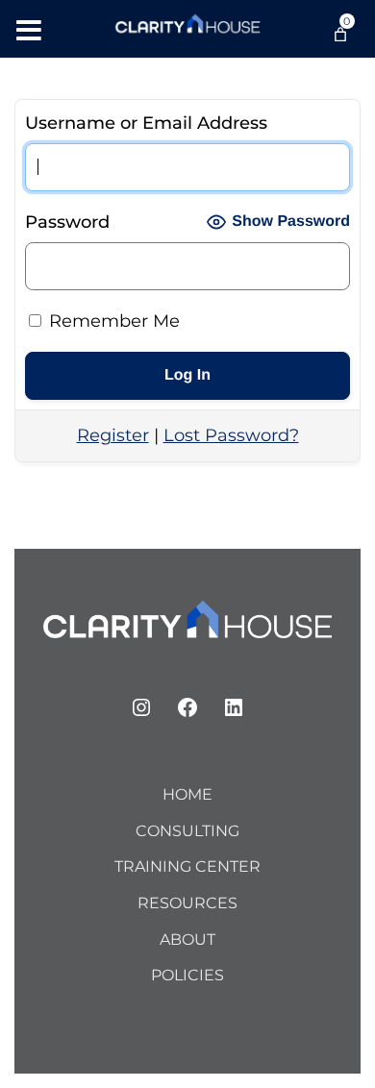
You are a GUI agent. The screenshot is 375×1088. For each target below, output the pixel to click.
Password (67, 222)
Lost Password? (231, 435)
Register (113, 435)
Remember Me (112, 321)
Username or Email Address (146, 123)
